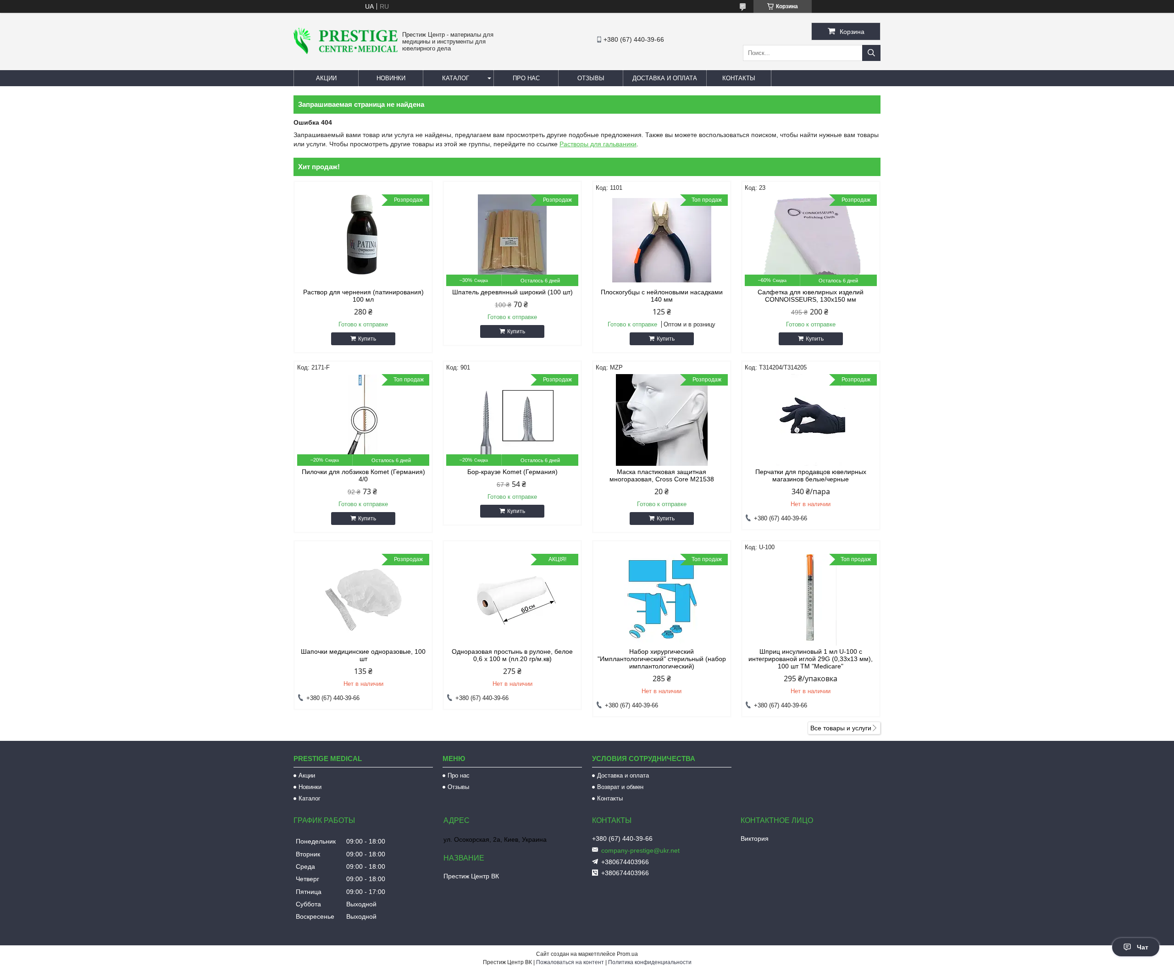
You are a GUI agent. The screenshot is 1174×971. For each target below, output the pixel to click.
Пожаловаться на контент (570, 962)
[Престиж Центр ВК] (346, 51)
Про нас (526, 78)
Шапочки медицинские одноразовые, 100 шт (363, 655)
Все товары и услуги (840, 728)
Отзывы (590, 78)
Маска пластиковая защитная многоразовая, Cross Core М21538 (661, 475)
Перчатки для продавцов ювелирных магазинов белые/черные (810, 475)
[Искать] (871, 53)
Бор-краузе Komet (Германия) (512, 471)
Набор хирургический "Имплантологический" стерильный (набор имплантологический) (662, 659)
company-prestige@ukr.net (640, 850)
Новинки (391, 78)
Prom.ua (627, 954)
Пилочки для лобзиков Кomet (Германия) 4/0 (363, 475)
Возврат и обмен (620, 786)
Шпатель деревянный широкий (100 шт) (512, 292)
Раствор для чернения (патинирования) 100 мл (363, 295)
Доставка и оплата (664, 78)
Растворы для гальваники (598, 144)
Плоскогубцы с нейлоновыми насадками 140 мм (662, 295)
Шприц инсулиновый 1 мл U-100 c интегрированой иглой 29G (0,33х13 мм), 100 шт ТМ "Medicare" (810, 659)
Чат (1142, 947)
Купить (367, 339)
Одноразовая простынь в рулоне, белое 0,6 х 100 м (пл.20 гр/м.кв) (512, 655)
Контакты (738, 78)
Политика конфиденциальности (650, 962)
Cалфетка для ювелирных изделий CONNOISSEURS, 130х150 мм (811, 295)
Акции (326, 78)
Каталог (455, 78)
